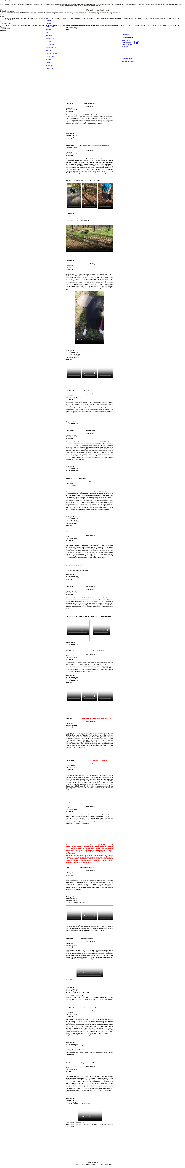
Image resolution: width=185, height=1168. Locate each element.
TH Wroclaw (51, 44)
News (47, 32)
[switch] (1, 9)
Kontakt (48, 59)
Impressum (49, 65)
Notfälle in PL (50, 38)
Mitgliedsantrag (127, 58)
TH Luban (50, 41)
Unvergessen (50, 56)
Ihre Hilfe (49, 35)
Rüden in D (49, 50)
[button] (92, 27)
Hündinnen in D (51, 47)
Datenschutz (49, 68)
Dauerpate (125, 61)
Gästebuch (49, 62)
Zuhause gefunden (51, 53)
